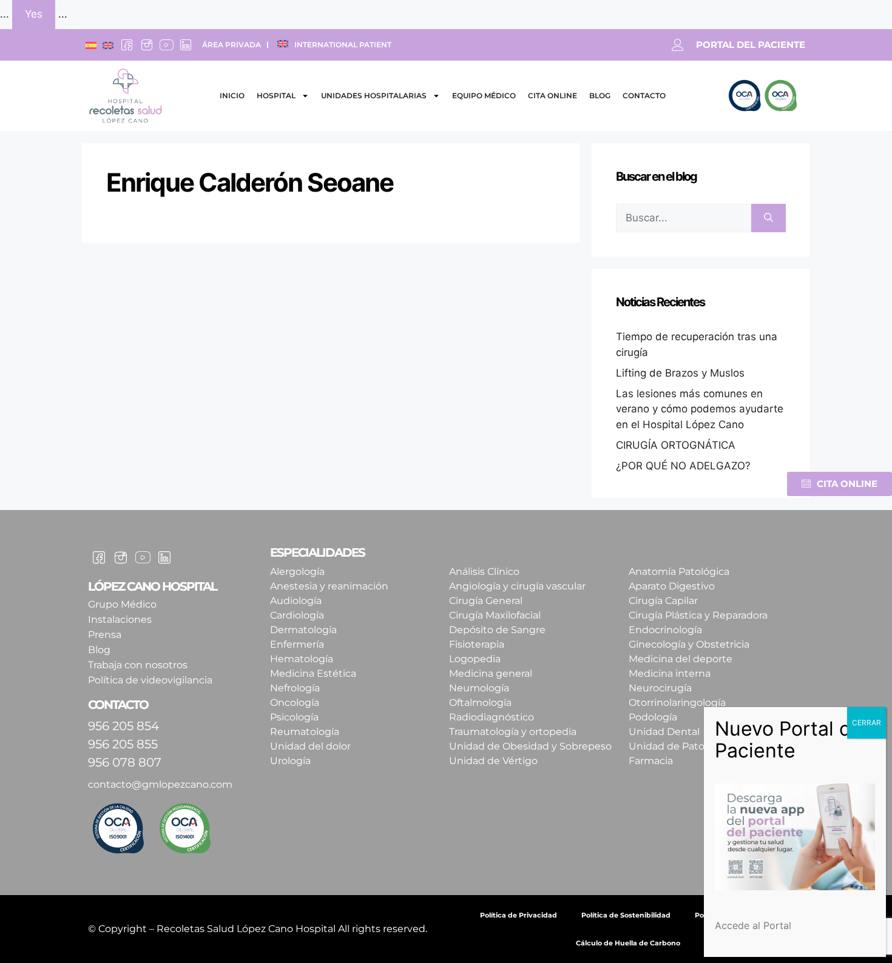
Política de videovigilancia (150, 680)
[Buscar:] (683, 218)
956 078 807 (124, 762)
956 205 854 (123, 726)
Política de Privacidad (518, 915)
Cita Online (552, 95)
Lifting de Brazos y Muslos (680, 373)
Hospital (276, 95)
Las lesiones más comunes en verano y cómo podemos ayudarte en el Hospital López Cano (699, 409)
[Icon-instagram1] (146, 45)
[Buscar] (768, 218)
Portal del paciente (750, 44)
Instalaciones (120, 619)
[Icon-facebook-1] (127, 45)
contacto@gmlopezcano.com (160, 784)
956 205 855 (123, 744)
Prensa (104, 634)
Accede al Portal (753, 925)
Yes (33, 14)
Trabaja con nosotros (138, 665)
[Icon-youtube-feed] (166, 45)
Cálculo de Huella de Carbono (628, 943)
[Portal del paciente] (678, 45)
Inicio (232, 95)
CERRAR (866, 722)
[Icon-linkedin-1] (185, 45)
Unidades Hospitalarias (374, 95)
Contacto (644, 95)
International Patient (342, 44)
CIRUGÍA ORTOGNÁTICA (675, 445)
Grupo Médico (122, 604)
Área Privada (231, 44)
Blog (599, 95)
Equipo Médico (484, 95)
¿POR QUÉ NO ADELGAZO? (683, 466)
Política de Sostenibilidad (626, 915)
